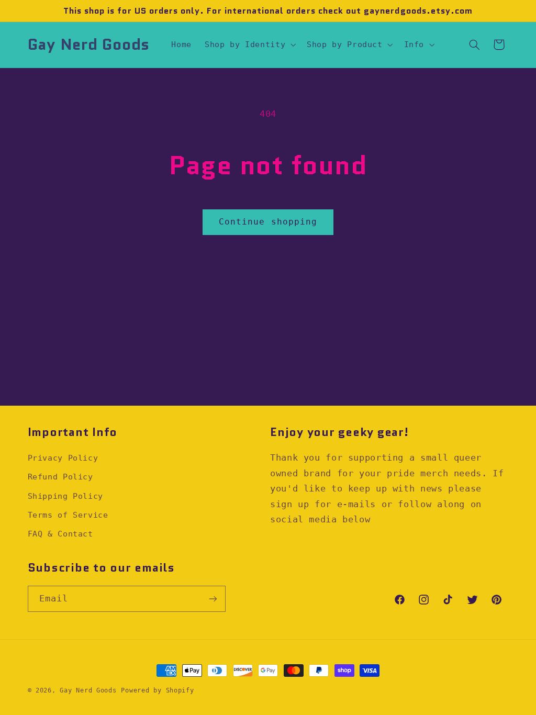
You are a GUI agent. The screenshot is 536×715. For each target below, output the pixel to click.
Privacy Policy (63, 457)
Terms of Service (68, 514)
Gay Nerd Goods (88, 690)
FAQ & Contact (60, 533)
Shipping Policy (65, 495)
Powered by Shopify (157, 690)
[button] (249, 44)
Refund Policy (60, 476)
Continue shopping (268, 222)
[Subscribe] (212, 598)
